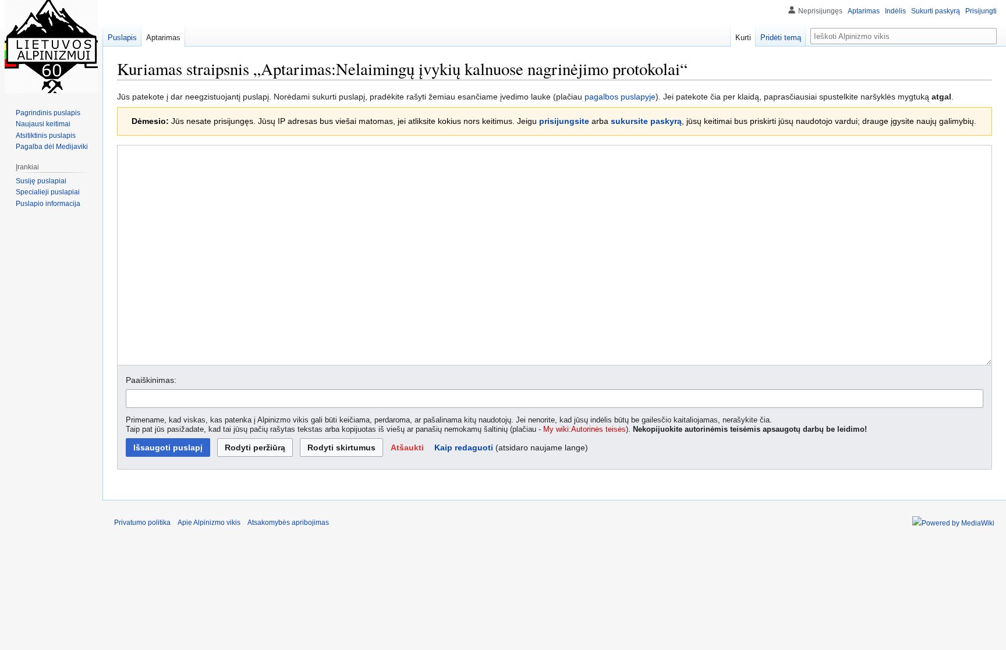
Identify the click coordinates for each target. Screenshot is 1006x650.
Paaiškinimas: (151, 380)
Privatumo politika (142, 522)
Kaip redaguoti (463, 447)
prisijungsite (564, 121)
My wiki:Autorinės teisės (584, 429)
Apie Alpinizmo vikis (209, 522)
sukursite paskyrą (646, 121)
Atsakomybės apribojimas (288, 522)
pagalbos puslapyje (620, 96)
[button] (407, 447)
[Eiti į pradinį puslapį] (51, 46)
